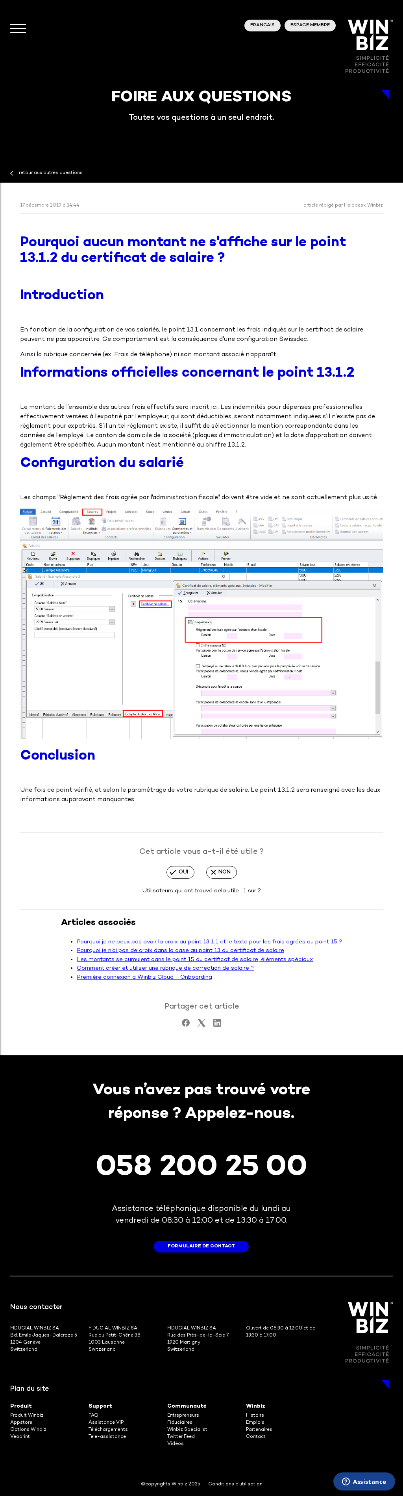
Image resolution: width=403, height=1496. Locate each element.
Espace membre (310, 25)
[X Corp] (201, 1025)
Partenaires (259, 1429)
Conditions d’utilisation (235, 1484)
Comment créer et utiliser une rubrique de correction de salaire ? (165, 968)
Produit (21, 1406)
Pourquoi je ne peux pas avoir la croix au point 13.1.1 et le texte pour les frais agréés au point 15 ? (209, 942)
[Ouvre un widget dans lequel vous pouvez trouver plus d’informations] (364, 1482)
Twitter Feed (181, 1436)
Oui (183, 872)
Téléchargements (108, 1429)
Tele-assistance (107, 1436)
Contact (256, 1436)
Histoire (255, 1415)
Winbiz (255, 1406)
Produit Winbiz (27, 1415)
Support (100, 1406)
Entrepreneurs (183, 1415)
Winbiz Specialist (187, 1429)
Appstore (21, 1422)
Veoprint (20, 1436)
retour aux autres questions (51, 173)
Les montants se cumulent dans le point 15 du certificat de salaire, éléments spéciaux (195, 959)
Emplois (255, 1422)
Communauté (187, 1406)
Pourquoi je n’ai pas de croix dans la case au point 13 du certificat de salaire (180, 950)
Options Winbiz (28, 1429)
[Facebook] (186, 1025)
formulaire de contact (201, 1246)
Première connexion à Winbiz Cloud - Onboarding (144, 977)
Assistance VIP (106, 1422)
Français (262, 25)
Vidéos (175, 1444)
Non (224, 872)
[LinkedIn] (217, 1025)
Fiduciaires (179, 1422)
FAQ (93, 1415)
